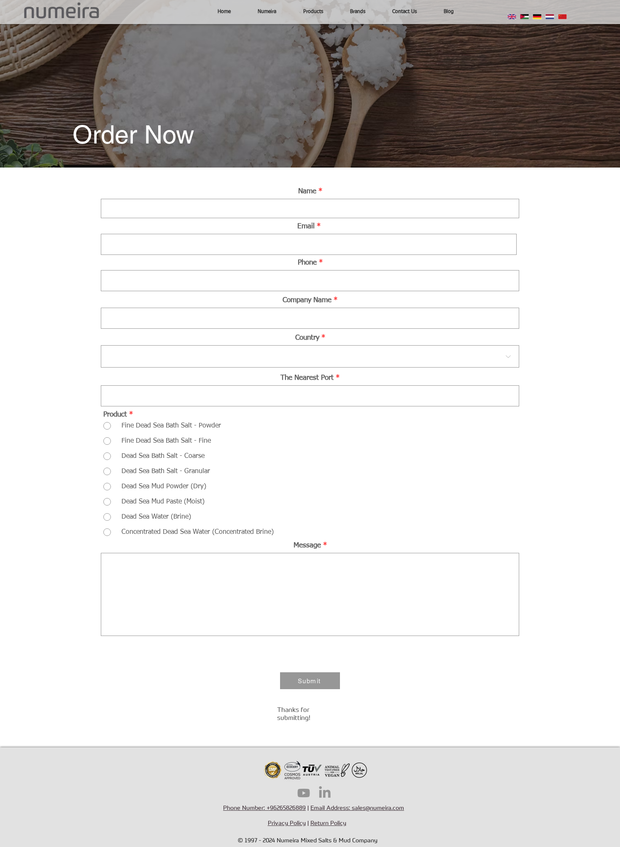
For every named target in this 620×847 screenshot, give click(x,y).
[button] (267, 12)
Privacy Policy (287, 823)
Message (308, 545)
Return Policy (328, 823)
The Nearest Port (307, 378)
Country (307, 337)
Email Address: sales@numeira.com (357, 808)
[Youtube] (304, 793)
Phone (307, 262)
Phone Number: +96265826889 (264, 808)
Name (307, 191)
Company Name (307, 300)
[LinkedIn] (325, 793)
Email (306, 226)
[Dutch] (549, 16)
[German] (537, 16)
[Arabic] (524, 16)
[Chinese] (562, 16)
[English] (512, 16)
